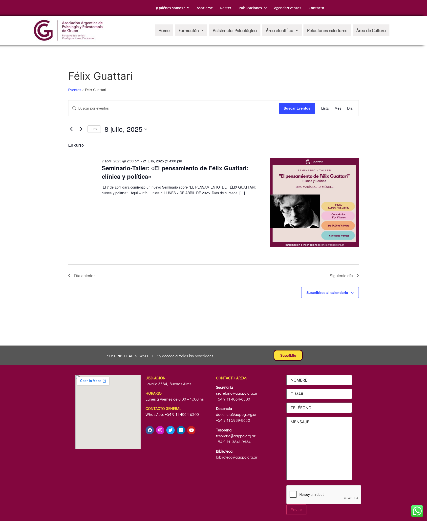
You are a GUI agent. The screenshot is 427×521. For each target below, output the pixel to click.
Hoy (94, 129)
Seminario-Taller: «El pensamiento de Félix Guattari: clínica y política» (175, 172)
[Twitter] (170, 430)
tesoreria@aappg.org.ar (235, 435)
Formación (189, 30)
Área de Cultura (371, 30)
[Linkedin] (181, 430)
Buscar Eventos (297, 108)
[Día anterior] (71, 129)
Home (164, 30)
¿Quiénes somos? (170, 7)
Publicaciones (250, 7)
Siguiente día (341, 275)
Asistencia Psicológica (235, 30)
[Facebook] (150, 430)
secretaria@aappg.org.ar (236, 393)
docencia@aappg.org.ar (236, 414)
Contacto (316, 7)
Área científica (279, 30)
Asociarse (205, 7)
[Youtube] (191, 430)
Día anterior (84, 275)
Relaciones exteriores (327, 30)
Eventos (74, 90)
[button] (172, 7)
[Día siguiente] (81, 129)
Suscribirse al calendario (327, 292)
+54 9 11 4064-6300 (233, 399)
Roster (225, 7)
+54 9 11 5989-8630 (233, 420)
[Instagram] (160, 430)
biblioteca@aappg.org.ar (236, 457)
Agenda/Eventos (287, 7)
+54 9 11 (223, 441)
